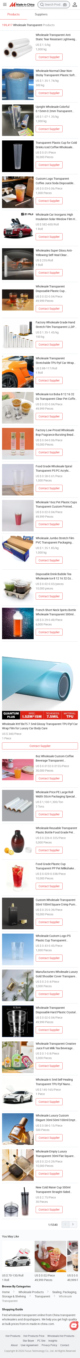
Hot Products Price (33, 1336)
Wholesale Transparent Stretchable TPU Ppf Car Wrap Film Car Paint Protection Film (55, 360)
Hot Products (13, 1336)
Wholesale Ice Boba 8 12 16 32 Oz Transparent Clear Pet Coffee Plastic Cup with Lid (56, 396)
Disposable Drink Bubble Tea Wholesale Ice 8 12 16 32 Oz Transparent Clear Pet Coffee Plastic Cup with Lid (54, 576)
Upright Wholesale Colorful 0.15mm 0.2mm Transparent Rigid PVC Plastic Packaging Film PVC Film (57, 109)
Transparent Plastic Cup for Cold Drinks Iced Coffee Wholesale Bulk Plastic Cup (56, 145)
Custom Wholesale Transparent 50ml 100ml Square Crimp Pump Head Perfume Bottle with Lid (56, 902)
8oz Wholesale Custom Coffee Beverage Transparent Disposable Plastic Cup (55, 758)
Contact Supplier (49, 57)
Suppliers (41, 14)
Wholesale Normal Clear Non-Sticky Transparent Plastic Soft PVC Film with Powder (55, 73)
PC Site (41, 1340)
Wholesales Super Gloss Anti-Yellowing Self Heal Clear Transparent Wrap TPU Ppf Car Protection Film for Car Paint (55, 252)
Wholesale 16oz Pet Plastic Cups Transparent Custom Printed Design (56, 504)
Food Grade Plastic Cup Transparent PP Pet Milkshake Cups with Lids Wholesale (55, 866)
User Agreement (29, 1345)
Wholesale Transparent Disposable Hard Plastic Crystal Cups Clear (55, 1010)
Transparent (42, 1296)
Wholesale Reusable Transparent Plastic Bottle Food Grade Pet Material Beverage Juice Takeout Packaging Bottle (56, 830)
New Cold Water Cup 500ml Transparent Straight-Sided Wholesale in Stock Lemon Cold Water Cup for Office (55, 1189)
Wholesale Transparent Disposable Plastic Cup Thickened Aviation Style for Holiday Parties (53, 288)
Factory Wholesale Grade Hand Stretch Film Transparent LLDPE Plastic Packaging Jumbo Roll (56, 324)
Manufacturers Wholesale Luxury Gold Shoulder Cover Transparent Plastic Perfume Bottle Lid (57, 974)
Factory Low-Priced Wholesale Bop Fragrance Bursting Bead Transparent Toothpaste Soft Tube (55, 432)
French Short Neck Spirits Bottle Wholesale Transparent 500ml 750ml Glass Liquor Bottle (56, 612)
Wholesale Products (31, 1292)
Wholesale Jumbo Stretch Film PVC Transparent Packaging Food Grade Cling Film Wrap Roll (56, 540)
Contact (64, 1345)
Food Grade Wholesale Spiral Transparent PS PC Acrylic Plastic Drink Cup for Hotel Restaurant (54, 468)
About (14, 1345)
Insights (52, 1340)
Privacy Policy (49, 1345)
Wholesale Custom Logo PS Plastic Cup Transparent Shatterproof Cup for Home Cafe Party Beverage (56, 938)
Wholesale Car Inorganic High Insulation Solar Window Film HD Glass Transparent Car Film (56, 217)
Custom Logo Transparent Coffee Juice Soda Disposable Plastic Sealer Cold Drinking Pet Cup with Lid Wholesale (55, 181)
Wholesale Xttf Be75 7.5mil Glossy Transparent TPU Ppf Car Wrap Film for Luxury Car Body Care (40, 726)
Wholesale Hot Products (60, 1336)
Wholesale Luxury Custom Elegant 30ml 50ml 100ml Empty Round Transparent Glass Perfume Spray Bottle (56, 1117)
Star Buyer (28, 1340)
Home (6, 1292)
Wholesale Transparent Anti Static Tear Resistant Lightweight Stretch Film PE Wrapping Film (57, 37)
